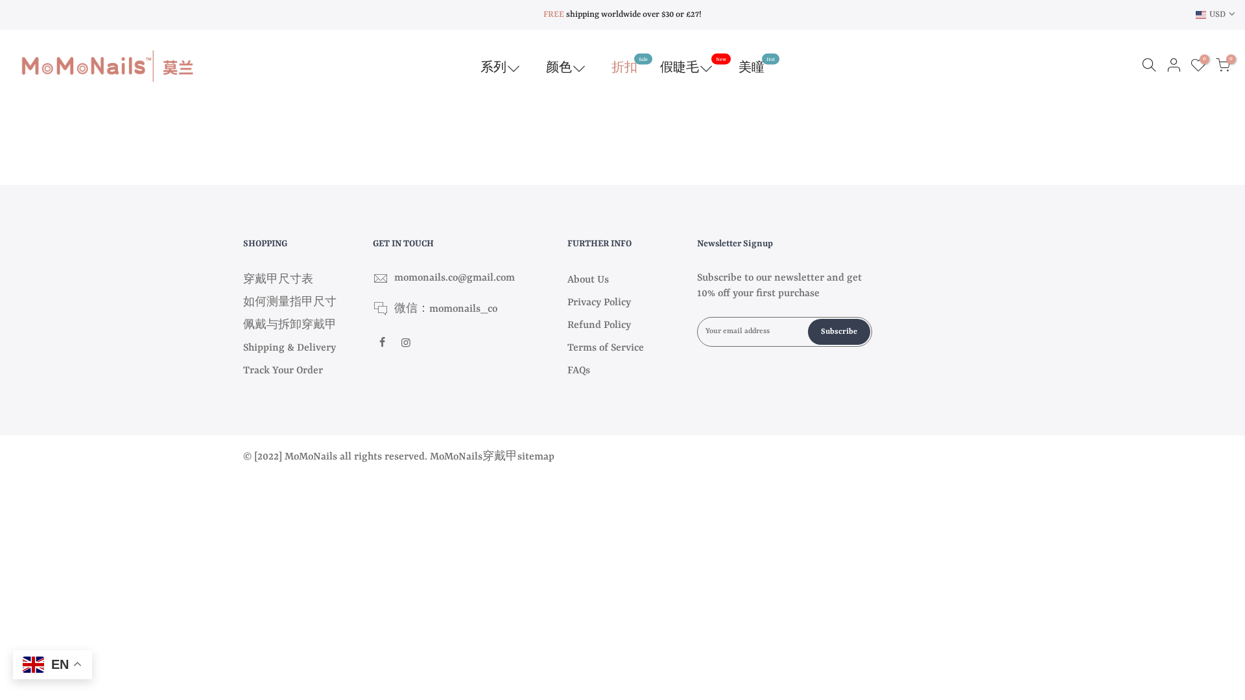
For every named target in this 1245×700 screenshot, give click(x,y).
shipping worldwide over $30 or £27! (622, 14)
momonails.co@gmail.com (454, 278)
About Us (588, 280)
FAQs (578, 371)
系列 (493, 68)
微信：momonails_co (445, 309)
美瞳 (757, 65)
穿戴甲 (499, 457)
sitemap (535, 457)
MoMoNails (456, 457)
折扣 (629, 65)
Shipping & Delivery (289, 348)
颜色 (559, 68)
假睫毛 (693, 65)
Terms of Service (605, 348)
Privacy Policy (599, 303)
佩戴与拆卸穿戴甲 (290, 325)
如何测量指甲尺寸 (290, 303)
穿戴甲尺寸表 (278, 280)
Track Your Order (283, 371)
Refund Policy (599, 325)
